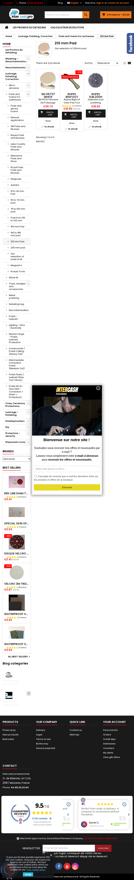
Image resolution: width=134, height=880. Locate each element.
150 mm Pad (17, 226)
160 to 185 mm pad (16, 234)
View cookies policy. (36, 870)
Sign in (100, 2)
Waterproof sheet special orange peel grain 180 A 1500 (16, 614)
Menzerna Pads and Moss (16, 158)
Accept (28, 874)
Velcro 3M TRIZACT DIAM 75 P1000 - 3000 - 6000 (16, 583)
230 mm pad (18, 247)
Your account (114, 722)
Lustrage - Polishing (11, 414)
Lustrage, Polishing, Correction (12, 76)
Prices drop (9, 730)
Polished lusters (14, 421)
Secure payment (45, 748)
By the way (42, 743)
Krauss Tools (18, 271)
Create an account (118, 2)
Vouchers (108, 748)
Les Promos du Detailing (29, 27)
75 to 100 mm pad (18, 210)
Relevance (108, 63)
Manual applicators (17, 119)
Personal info (110, 730)
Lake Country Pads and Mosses (18, 146)
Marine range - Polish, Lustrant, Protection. (16, 338)
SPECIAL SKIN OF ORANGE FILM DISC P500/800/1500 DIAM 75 (16, 523)
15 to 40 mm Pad (17, 192)
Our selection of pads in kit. (17, 256)
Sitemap (74, 734)
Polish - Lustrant (13, 318)
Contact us (76, 730)
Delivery (40, 730)
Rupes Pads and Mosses (17, 136)
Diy (7, 427)
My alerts (108, 752)
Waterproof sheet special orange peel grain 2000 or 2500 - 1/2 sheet (16, 644)
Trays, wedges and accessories (17, 286)
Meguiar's (16, 265)
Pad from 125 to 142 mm (18, 219)
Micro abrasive (14, 87)
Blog (60, 2)
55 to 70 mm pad (17, 201)
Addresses (109, 743)
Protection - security (12, 435)
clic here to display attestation (100, 838)
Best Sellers (12, 468)
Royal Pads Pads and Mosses (17, 170)
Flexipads (16, 179)
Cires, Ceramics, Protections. (15, 405)
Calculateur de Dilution (67, 27)
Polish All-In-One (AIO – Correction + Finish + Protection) (16, 391)
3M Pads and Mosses (18, 128)
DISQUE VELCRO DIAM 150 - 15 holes (16, 553)
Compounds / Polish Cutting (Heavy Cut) (17, 351)
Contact (8, 2)
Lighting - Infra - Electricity (17, 326)
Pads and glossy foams (16, 108)
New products (10, 734)
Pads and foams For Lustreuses (15, 96)
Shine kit (13, 277)
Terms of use (43, 739)
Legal (39, 734)
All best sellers (19, 656)
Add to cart (47, 113)
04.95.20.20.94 (35, 2)
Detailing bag (16, 304)
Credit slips (109, 739)
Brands (8, 451)
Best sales (8, 739)
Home (7, 44)
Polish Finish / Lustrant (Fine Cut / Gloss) (16, 377)
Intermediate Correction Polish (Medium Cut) (17, 364)
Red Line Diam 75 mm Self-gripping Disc (16, 493)
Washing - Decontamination (16, 60)
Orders (107, 734)
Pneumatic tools (15, 442)
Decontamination (16, 67)
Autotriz (15, 185)
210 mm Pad (17, 241)
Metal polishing (14, 297)
